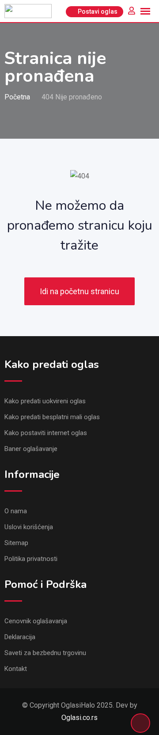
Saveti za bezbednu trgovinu (45, 653)
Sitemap (16, 543)
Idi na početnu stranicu (79, 291)
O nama (15, 511)
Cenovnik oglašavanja (35, 621)
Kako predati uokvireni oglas (45, 401)
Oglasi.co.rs (79, 717)
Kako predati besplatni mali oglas (52, 417)
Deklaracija (19, 637)
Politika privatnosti (30, 559)
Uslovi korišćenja (28, 527)
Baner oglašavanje (30, 449)
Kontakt (15, 669)
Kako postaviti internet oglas (45, 433)
